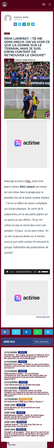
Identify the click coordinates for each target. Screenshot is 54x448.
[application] (27, 271)
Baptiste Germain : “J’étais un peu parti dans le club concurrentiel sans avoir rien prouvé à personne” (27, 366)
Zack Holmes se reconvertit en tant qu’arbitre (22, 408)
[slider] (45, 271)
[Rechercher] (49, 4)
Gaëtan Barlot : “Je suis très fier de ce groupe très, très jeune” (23, 425)
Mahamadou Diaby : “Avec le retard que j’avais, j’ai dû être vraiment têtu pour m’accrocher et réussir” (24, 417)
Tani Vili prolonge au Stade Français (22, 385)
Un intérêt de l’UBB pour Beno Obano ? (23, 401)
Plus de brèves (42, 342)
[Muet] (39, 272)
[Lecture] (7, 272)
